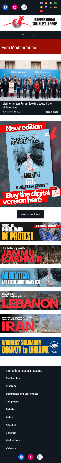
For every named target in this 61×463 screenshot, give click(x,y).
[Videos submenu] (15, 448)
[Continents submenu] (19, 378)
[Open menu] (23, 35)
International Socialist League (24, 370)
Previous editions (30, 214)
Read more (52, 112)
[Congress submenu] (18, 433)
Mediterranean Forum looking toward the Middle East (27, 105)
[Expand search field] (34, 35)
